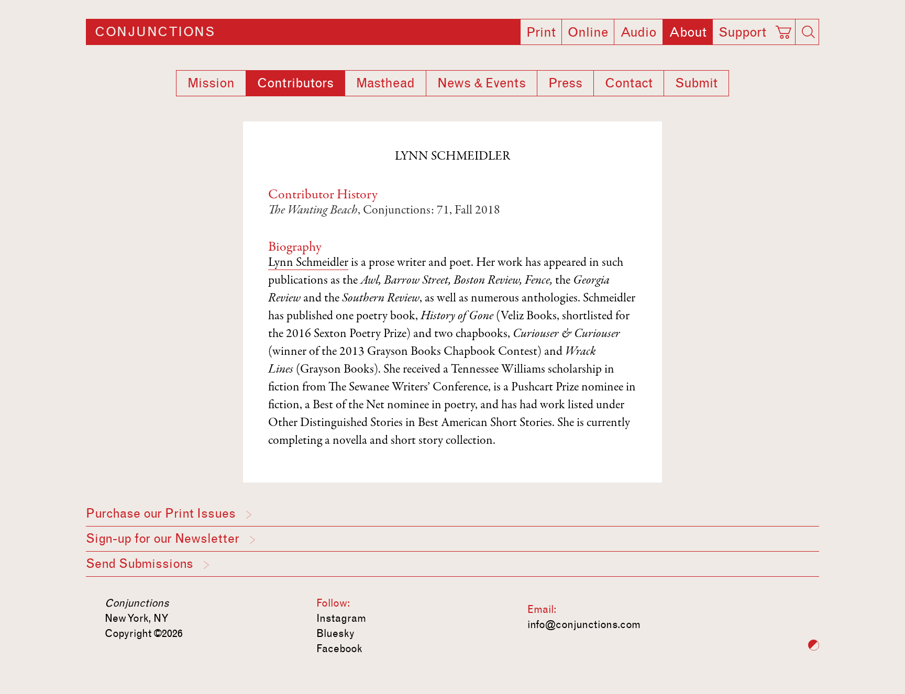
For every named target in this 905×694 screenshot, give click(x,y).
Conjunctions (155, 32)
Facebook (339, 648)
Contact (629, 83)
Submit (696, 83)
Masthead (385, 83)
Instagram (341, 618)
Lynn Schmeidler (308, 263)
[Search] (808, 31)
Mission (211, 83)
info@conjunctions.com (584, 624)
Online (588, 32)
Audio (638, 32)
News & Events (481, 83)
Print (541, 32)
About (688, 32)
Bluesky (335, 633)
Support (742, 32)
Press (565, 83)
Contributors (295, 83)
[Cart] (785, 29)
